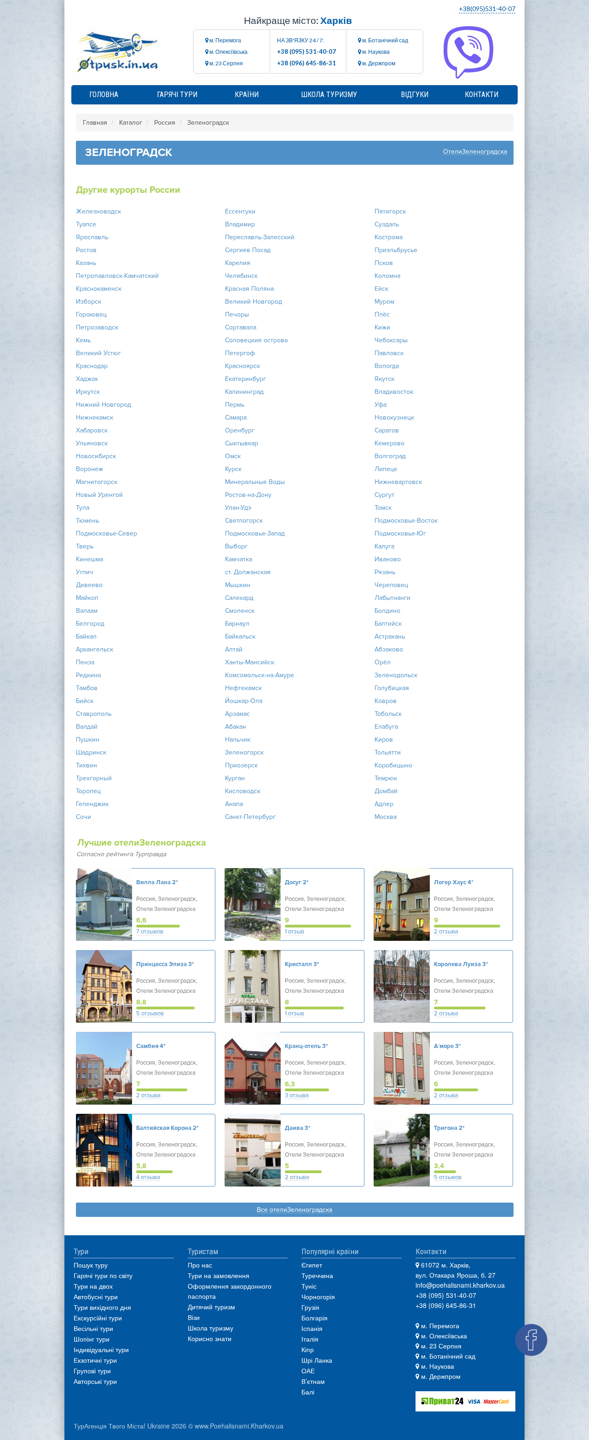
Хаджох (87, 379)
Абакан (235, 727)
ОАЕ (308, 1370)
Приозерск (241, 765)
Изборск (88, 301)
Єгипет (311, 1264)
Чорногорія (318, 1296)
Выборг (236, 546)
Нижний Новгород (103, 405)
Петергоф (240, 353)
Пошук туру (91, 1264)
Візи (194, 1317)
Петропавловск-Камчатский (117, 276)
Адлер (384, 804)
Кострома (389, 237)
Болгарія (314, 1317)
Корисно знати (209, 1338)
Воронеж (89, 469)
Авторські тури (95, 1381)
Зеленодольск (396, 675)
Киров (384, 739)
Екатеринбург (245, 379)
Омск (233, 456)
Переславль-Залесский (259, 237)
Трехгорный (94, 778)
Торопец (88, 791)
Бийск (84, 701)
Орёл (383, 662)
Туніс (309, 1285)
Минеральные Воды (255, 482)
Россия (164, 123)
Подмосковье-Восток (406, 520)
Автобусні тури (96, 1296)
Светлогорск (244, 520)
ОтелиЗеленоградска (475, 152)
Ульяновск (92, 443)
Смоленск (239, 611)
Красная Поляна (249, 289)
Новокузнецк (394, 417)
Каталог (130, 123)
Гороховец (91, 314)
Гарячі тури (177, 94)
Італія (309, 1338)
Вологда (387, 366)
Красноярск (242, 366)
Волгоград (390, 456)
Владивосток (394, 392)
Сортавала (240, 327)
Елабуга (386, 727)
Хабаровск (92, 430)
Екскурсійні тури (98, 1317)
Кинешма (89, 559)
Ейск (381, 289)
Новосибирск (96, 456)
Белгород (90, 624)
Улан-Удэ (238, 508)
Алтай (234, 649)
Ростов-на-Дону (248, 495)
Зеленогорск (244, 752)
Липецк (386, 469)
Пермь (234, 405)
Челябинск (241, 276)
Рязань (385, 572)
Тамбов (87, 688)
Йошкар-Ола (243, 701)
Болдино (387, 611)
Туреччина (317, 1275)
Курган (235, 778)
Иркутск (88, 392)
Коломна (387, 276)
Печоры (237, 314)
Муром (384, 301)
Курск (233, 469)
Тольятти (388, 752)
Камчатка (238, 559)
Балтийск (388, 624)
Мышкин (237, 585)
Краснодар (92, 366)
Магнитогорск (96, 482)
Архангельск (94, 649)
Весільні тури (93, 1328)
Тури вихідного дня (102, 1307)
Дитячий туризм (211, 1306)
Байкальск (240, 636)
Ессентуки (240, 211)
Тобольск (388, 714)
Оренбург (239, 430)
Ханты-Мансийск (249, 662)
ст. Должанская (248, 572)
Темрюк (386, 778)
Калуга (384, 546)
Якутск (384, 379)
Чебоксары (391, 340)
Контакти (481, 94)
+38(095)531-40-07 (487, 8)
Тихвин (86, 765)
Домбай (386, 791)
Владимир (240, 224)
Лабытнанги (392, 598)
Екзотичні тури (95, 1360)
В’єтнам (313, 1381)
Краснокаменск (98, 289)
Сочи (83, 817)
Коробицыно (393, 765)
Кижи (382, 327)
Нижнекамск (94, 417)
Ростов (86, 250)
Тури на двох (93, 1285)
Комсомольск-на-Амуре (259, 675)
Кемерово (389, 443)
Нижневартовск (398, 482)
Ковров (386, 701)
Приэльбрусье (396, 250)
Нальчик (237, 739)
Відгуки (414, 94)
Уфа (381, 405)
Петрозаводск (97, 327)
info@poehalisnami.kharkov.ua (460, 1285)
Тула (82, 508)
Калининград (244, 392)
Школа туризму (329, 94)
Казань (86, 263)
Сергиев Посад (248, 250)
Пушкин (87, 739)
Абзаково (389, 649)
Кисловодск (242, 791)
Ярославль (92, 237)
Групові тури (92, 1370)
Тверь (84, 546)
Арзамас (237, 714)
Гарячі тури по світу (103, 1275)
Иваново (388, 559)
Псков (384, 263)
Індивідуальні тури (101, 1349)
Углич (84, 572)
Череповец (391, 585)
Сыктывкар (241, 443)
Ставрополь (93, 714)
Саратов (387, 430)
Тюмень (87, 520)
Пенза (85, 662)
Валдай (87, 727)
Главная (95, 123)
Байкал (86, 636)
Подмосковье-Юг (400, 533)
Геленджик (92, 804)
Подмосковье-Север (106, 533)
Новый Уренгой (99, 495)
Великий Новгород (253, 301)
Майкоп (87, 598)
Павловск (389, 353)
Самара (236, 417)
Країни (247, 94)
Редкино (88, 675)
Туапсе (86, 224)
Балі (307, 1391)
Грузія (310, 1307)
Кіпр (307, 1349)
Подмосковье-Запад (255, 533)
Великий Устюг (98, 353)
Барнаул (237, 624)
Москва (386, 817)
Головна (103, 94)
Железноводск (98, 211)
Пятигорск (390, 211)
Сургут (384, 495)
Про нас (200, 1264)
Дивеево (89, 585)
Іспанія (312, 1328)
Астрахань (390, 636)
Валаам (87, 611)
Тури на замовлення (218, 1275)
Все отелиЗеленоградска (294, 1210)
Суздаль (387, 224)
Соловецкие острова (256, 340)
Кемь (83, 340)
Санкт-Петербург (250, 817)
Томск (383, 508)
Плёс (382, 314)
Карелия (237, 263)
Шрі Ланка (316, 1360)
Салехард (239, 598)
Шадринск (91, 752)
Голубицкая (392, 688)
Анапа (234, 804)
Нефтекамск (243, 688)
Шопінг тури (92, 1338)
